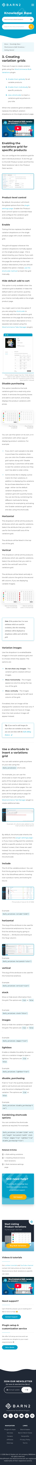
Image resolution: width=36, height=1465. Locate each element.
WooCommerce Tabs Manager (14, 327)
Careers (10, 1436)
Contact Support (11, 1317)
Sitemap (10, 1443)
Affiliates (10, 1440)
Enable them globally (16, 79)
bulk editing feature (18, 733)
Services (10, 1433)
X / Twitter (10, 1416)
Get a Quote (9, 1347)
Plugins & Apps (10, 1429)
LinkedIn (16, 1416)
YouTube (21, 1416)
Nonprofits (25, 1436)
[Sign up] (26, 1390)
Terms (25, 1443)
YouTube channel (27, 1265)
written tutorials (11, 1265)
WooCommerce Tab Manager (14, 800)
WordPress (27, 1416)
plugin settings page (24, 838)
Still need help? (17, 1179)
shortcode (20, 311)
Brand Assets (25, 1429)
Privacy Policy (25, 1440)
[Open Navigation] (32, 5)
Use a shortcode (14, 95)
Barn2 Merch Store (25, 1433)
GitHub (32, 1416)
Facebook (5, 1416)
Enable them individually (18, 87)
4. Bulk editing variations (13, 1154)
